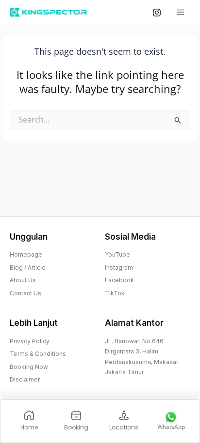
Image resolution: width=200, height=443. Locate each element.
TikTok (115, 293)
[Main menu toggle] (180, 12)
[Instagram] (156, 12)
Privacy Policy (30, 341)
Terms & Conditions (38, 353)
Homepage (26, 254)
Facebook (119, 280)
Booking (76, 427)
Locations (123, 427)
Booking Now (29, 366)
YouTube (117, 254)
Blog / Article (28, 267)
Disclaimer (25, 379)
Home (29, 427)
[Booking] (76, 415)
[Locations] (124, 415)
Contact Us (25, 293)
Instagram (119, 267)
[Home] (29, 415)
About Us (23, 280)
